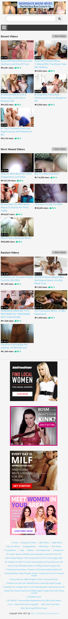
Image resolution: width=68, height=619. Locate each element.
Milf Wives (44, 546)
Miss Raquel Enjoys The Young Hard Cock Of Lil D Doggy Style (34, 558)
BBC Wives (44, 543)
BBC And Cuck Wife (51, 604)
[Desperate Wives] (34, 13)
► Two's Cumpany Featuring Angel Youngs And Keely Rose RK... (16, 131)
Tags (21, 550)
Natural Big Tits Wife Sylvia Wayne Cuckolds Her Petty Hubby (15, 207)
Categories (58, 550)
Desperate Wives (28, 543)
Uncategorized (43, 550)
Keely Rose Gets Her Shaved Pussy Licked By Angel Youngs (34, 583)
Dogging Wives (29, 546)
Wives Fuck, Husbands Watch (16, 238)
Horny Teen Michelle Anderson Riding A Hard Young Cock (34, 566)
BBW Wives (57, 543)
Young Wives (10, 550)
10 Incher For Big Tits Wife (48, 204)
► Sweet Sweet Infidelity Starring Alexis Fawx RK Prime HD (34, 554)
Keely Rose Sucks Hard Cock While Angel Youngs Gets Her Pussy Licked (34, 592)
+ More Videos (59, 36)
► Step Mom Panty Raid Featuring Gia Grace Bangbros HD (50, 97)
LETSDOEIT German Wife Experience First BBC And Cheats (34, 601)
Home (7, 543)
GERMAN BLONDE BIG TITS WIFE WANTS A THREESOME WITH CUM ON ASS (15, 314)
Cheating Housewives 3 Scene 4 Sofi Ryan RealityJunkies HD (34, 570)
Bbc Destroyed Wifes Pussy (34, 608)
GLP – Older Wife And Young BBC (23, 604)
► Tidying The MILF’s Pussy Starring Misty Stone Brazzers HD (34, 562)
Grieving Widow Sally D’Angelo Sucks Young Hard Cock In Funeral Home (34, 574)
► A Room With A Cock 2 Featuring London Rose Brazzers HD (13, 97)
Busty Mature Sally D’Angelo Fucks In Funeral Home (34, 579)
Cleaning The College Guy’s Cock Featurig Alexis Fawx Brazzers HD (34, 587)
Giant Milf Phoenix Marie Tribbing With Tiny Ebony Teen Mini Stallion (50, 64)
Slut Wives (56, 546)
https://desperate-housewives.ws (45, 613)
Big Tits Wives (13, 546)
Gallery (30, 550)
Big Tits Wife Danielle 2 (46, 174)
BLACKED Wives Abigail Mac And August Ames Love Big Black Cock (49, 280)
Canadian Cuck (34, 597)
